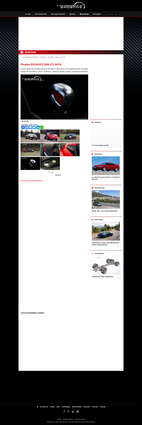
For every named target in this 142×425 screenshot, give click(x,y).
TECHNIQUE (66, 407)
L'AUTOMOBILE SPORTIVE (30, 57)
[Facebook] (64, 411)
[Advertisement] (71, 33)
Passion (85, 14)
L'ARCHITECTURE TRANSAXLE (102, 276)
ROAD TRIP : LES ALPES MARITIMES (104, 211)
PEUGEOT (51, 57)
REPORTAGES (76, 407)
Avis (73, 14)
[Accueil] (37, 407)
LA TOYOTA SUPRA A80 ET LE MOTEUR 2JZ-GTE (106, 178)
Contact (59, 419)
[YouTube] (73, 411)
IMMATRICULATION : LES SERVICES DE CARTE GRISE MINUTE (105, 243)
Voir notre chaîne (101, 145)
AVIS (58, 407)
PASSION (87, 407)
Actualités (42, 14)
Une (28, 14)
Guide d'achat (59, 14)
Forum (98, 14)
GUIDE (52, 407)
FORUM (102, 407)
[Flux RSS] (78, 411)
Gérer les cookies (80, 419)
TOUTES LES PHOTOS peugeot (31, 181)
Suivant (58, 175)
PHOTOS (43, 57)
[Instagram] (68, 411)
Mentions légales (68, 419)
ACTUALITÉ (44, 407)
